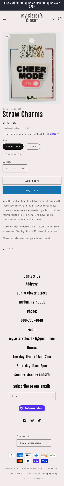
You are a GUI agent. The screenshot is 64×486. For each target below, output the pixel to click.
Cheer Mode (13, 146)
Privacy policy (16, 473)
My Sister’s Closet (19, 468)
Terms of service (33, 473)
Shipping (6, 128)
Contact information (33, 478)
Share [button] (9, 248)
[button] (4, 18)
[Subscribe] (51, 396)
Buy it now (32, 190)
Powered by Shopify (36, 468)
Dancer (33, 146)
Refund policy (54, 468)
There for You (15, 155)
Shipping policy (50, 473)
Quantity (7, 161)
